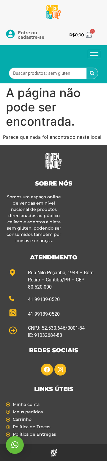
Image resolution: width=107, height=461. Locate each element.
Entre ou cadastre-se (31, 35)
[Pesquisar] (92, 73)
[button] (15, 445)
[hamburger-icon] (94, 54)
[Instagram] (60, 370)
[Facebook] (47, 370)
